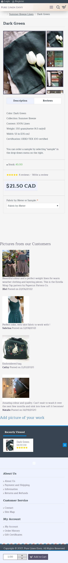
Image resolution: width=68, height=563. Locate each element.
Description (20, 101)
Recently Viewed (15, 432)
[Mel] (15, 263)
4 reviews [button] (24, 175)
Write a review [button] (40, 175)
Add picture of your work (22, 418)
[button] (55, 32)
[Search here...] (57, 7)
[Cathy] (15, 348)
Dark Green (23, 442)
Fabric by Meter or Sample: (21, 200)
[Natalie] (15, 387)
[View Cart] (64, 7)
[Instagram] (34, 463)
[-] (22, 558)
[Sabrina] (15, 309)
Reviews (48, 101)
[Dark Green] (9, 445)
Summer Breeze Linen (21, 14)
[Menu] (51, 7)
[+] (22, 555)
